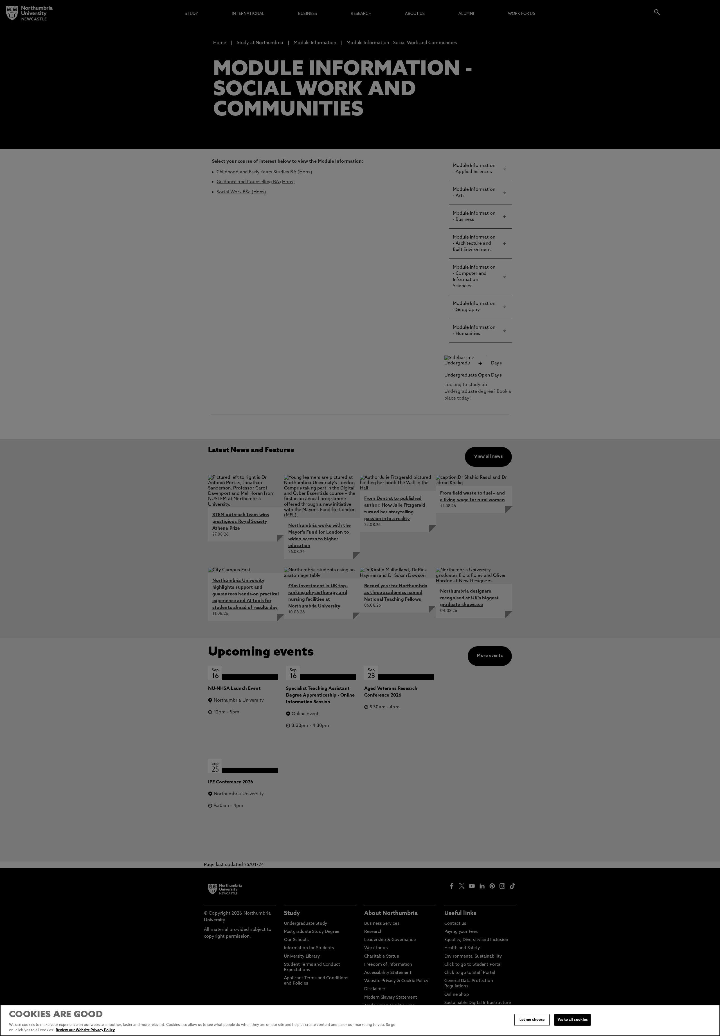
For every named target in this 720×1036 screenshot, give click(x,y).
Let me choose (532, 1020)
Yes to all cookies (572, 1020)
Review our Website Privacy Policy (85, 1030)
